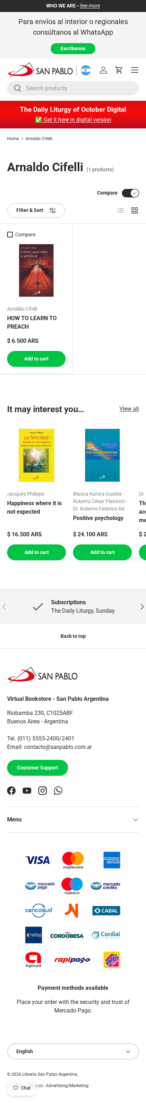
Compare (107, 193)
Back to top (73, 636)
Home (13, 139)
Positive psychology (98, 518)
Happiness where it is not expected (34, 507)
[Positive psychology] (102, 455)
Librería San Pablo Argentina (49, 1074)
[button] (119, 70)
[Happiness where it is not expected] (36, 455)
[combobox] (73, 88)
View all (129, 408)
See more (90, 6)
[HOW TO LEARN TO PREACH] (36, 270)
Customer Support (37, 767)
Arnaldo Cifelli (39, 139)
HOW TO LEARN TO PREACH (32, 322)
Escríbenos (73, 48)
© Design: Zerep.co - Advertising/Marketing (48, 1085)
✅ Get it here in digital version (73, 119)
